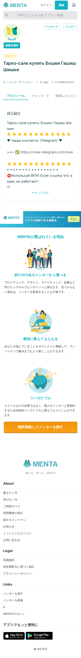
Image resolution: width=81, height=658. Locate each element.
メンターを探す (13, 593)
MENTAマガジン (14, 613)
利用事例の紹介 (13, 513)
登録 (61, 5)
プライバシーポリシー (17, 573)
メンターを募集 (13, 600)
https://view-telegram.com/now (47, 152)
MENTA (42, 649)
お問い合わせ (11, 540)
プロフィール (16, 95)
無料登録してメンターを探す (40, 427)
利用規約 (9, 560)
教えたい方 (10, 492)
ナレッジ (40, 95)
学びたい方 (10, 499)
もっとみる (41, 192)
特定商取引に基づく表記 (18, 566)
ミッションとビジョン (17, 533)
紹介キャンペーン (14, 519)
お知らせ (9, 526)
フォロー (70, 26)
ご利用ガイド (11, 506)
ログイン (46, 5)
